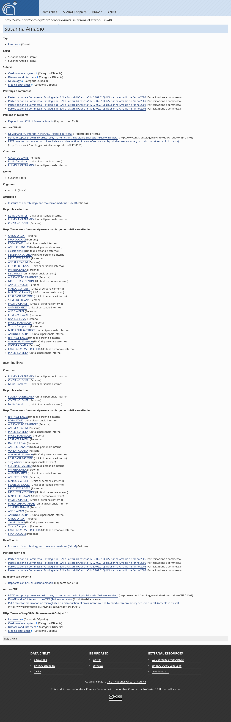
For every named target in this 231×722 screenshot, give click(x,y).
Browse (97, 12)
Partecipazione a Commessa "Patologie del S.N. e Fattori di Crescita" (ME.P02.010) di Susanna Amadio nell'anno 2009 (77, 101)
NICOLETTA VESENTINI (21, 281)
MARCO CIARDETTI (19, 288)
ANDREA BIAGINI (18, 262)
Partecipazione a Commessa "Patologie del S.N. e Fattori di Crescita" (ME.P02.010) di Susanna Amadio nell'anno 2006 (77, 108)
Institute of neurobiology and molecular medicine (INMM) (42, 203)
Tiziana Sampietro (19, 326)
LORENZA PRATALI (18, 315)
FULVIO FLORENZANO (21, 165)
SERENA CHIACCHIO (20, 254)
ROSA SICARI (15, 243)
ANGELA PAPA (16, 311)
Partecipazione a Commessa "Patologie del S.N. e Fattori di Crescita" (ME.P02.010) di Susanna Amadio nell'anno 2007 (77, 97)
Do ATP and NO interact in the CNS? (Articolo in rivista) (40, 133)
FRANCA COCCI (17, 239)
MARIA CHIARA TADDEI (21, 330)
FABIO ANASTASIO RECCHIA (24, 349)
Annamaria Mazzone (20, 341)
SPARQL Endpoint (74, 12)
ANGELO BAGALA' (18, 247)
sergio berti (15, 273)
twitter (97, 659)
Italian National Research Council (126, 681)
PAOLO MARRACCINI (20, 322)
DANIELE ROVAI (17, 319)
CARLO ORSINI (16, 235)
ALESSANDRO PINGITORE (23, 277)
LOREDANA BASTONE (20, 296)
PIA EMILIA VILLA (18, 353)
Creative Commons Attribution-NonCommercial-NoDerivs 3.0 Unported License (133, 689)
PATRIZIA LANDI (17, 269)
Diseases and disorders (22, 77)
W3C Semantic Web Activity (168, 659)
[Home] (19, 8)
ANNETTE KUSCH (18, 285)
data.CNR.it (49, 12)
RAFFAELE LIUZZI (18, 337)
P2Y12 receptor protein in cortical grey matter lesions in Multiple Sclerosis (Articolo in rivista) (63, 137)
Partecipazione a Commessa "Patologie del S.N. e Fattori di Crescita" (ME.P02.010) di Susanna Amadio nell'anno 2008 (77, 105)
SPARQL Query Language (167, 665)
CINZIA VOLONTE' (18, 157)
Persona (13, 44)
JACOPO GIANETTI (18, 303)
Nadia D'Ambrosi (18, 161)
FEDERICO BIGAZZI (19, 266)
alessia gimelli (16, 251)
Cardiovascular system (21, 73)
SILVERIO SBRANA (18, 300)
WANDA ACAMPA (18, 345)
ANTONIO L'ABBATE (19, 334)
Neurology (14, 81)
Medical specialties (19, 84)
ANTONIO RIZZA (17, 307)
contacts (98, 665)
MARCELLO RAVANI (19, 292)
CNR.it (112, 12)
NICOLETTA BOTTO (19, 258)
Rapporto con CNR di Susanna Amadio (31, 121)
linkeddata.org (160, 671)
